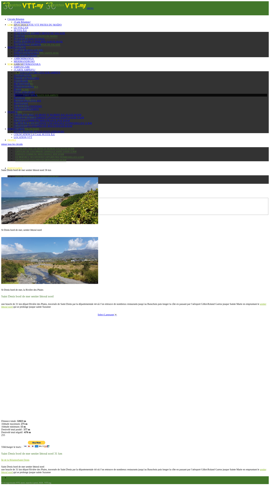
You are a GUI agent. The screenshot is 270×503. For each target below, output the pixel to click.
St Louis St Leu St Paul (29, 39)
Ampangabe (22, 89)
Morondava (22, 84)
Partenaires (15, 168)
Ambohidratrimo (25, 55)
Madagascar (17, 47)
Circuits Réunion (16, 19)
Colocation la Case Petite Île (34, 134)
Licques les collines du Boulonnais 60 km (40, 160)
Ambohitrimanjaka (27, 64)
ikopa (18, 112)
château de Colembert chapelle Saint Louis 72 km (45, 151)
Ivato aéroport (24, 92)
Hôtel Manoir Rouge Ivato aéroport (37, 177)
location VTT (23, 137)
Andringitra (23, 75)
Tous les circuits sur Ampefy (40, 95)
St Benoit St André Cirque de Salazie (39, 33)
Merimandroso (24, 61)
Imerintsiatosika (25, 95)
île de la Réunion (9, 460)
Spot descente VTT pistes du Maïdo (36, 36)
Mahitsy (19, 98)
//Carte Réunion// (22, 22)
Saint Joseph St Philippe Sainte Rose (38, 41)
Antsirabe (21, 81)
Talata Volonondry (27, 129)
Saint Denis (23, 460)
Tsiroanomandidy (26, 109)
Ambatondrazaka (26, 53)
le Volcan (21, 27)
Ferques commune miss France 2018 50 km (39, 154)
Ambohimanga (24, 58)
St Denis (19, 36)
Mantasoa (21, 103)
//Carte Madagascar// (28, 50)
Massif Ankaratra (26, 78)
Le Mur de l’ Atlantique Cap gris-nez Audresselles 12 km (49, 157)
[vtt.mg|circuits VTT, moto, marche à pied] (44, 8)
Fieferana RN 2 (24, 86)
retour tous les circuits (12, 144)
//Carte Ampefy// (24, 69)
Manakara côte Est (27, 100)
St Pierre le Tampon (27, 44)
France (12, 140)
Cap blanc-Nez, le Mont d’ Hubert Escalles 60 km (44, 149)
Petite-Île (20, 30)
